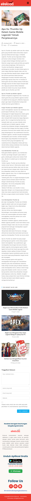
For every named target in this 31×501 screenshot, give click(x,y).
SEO (5, 45)
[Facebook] (15, 486)
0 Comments (14, 45)
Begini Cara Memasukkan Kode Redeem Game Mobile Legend (15, 308)
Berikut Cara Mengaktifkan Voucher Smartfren (15, 359)
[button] (28, 3)
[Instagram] (11, 486)
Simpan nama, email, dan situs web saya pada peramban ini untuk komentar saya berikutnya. (15, 405)
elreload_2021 (8, 43)
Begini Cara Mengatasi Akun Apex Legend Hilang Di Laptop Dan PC (15, 333)
